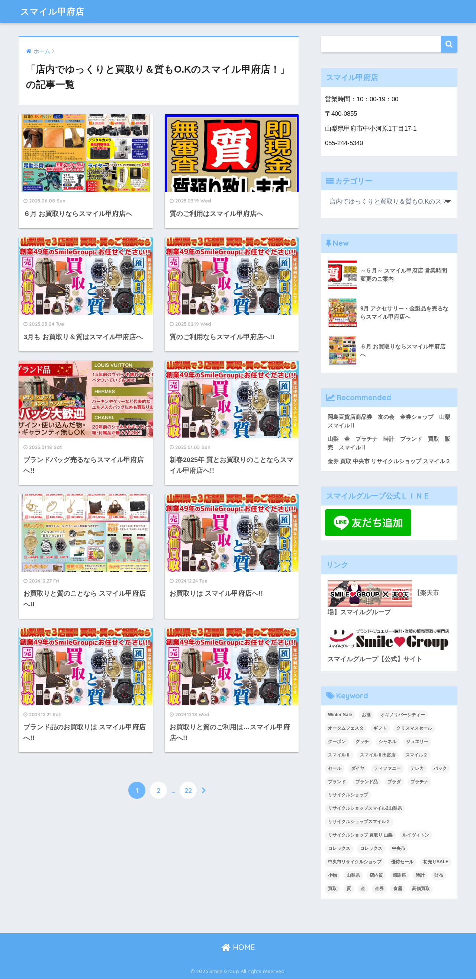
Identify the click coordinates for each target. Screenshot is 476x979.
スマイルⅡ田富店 (378, 755)
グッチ (362, 741)
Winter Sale (340, 714)
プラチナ (419, 781)
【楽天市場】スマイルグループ (383, 602)
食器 (397, 888)
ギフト (380, 728)
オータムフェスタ (346, 728)
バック (440, 768)
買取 (332, 888)
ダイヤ (357, 768)
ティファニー (387, 768)
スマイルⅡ (339, 755)
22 (188, 790)
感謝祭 (399, 875)
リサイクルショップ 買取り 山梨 (360, 835)
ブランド (337, 781)
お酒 (366, 714)
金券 (379, 888)
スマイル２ (416, 755)
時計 (420, 875)
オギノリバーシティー (402, 714)
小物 (332, 875)
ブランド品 (367, 781)
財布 (438, 875)
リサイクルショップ (348, 794)
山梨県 (353, 875)
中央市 (398, 848)
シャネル (387, 741)
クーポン (337, 741)
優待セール (402, 861)
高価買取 (421, 888)
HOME (243, 947)
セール (334, 768)
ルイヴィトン (415, 835)
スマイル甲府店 (52, 11)
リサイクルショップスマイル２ (359, 821)
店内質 (376, 875)
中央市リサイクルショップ (355, 861)
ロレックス (339, 848)
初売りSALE (435, 861)
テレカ (417, 768)
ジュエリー (417, 741)
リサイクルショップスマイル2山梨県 (365, 808)
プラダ (394, 781)
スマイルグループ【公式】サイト (375, 659)
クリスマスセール (414, 728)
